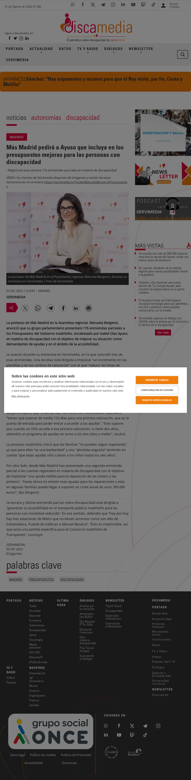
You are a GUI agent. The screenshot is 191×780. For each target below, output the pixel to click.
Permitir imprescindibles (157, 400)
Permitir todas (156, 380)
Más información (20, 396)
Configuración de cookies (157, 390)
